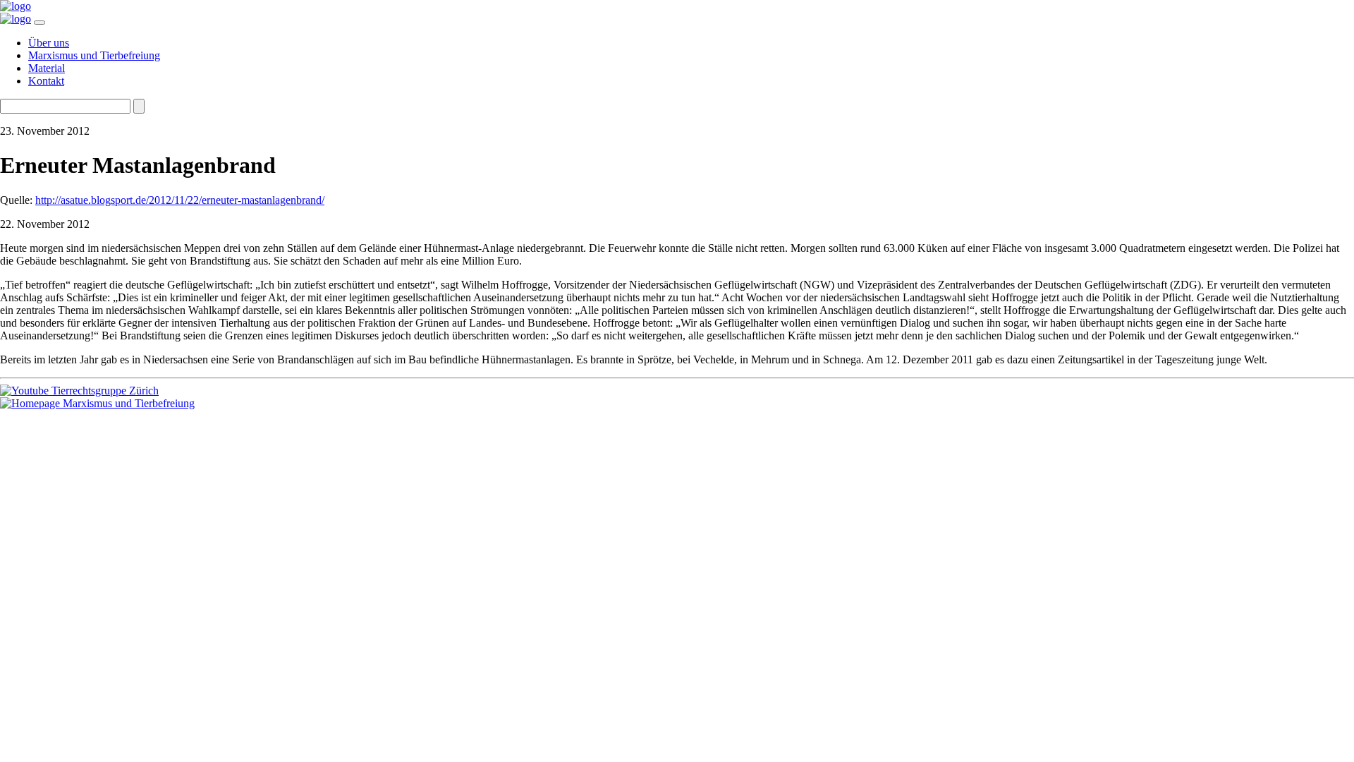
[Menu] (39, 22)
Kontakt (46, 81)
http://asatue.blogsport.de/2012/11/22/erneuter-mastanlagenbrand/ (179, 200)
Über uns (48, 43)
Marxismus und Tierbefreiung (94, 55)
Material (46, 68)
